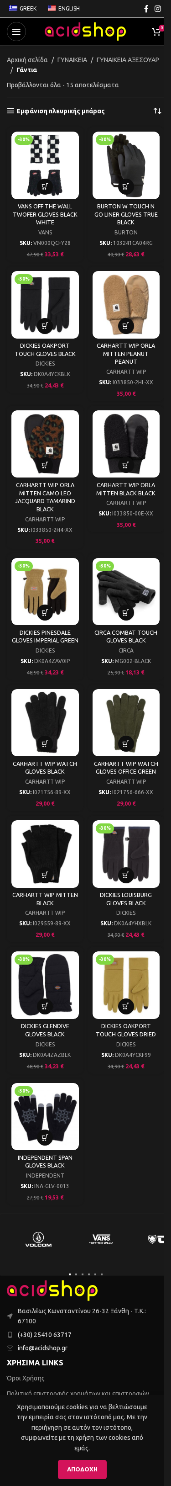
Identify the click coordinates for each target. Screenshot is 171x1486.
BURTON (126, 232)
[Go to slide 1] (70, 1274)
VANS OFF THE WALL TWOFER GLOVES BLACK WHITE (45, 214)
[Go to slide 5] (95, 1274)
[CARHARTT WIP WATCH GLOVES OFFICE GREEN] (126, 723)
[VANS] (101, 1239)
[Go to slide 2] (76, 1274)
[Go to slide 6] (102, 1274)
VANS (45, 232)
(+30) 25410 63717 (45, 1334)
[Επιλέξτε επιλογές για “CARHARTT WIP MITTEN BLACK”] (45, 875)
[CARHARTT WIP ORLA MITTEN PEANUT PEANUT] (126, 305)
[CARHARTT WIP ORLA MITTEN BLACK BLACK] (126, 444)
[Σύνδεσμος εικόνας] (52, 1290)
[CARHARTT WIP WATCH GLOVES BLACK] (45, 723)
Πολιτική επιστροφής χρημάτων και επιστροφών (78, 1393)
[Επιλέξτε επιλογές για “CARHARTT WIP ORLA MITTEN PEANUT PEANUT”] (126, 326)
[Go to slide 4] (89, 1274)
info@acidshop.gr (42, 1348)
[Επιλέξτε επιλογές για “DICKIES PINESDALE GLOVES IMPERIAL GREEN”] (45, 613)
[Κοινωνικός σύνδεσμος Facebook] (146, 9)
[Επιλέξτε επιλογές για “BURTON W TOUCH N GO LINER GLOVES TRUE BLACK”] (126, 187)
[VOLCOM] (38, 1239)
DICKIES (45, 363)
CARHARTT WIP (126, 372)
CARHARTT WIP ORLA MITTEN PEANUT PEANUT (126, 353)
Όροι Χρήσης (26, 1378)
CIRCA (126, 650)
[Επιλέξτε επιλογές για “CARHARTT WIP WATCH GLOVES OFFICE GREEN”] (126, 744)
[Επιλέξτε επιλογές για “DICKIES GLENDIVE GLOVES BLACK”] (45, 1006)
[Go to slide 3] (82, 1274)
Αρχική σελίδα (27, 60)
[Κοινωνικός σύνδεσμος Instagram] (158, 9)
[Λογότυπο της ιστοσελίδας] (86, 31)
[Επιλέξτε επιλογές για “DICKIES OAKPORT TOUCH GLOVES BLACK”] (45, 326)
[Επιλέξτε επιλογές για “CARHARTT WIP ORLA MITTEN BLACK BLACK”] (126, 465)
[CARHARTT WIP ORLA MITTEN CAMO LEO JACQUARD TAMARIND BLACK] (45, 444)
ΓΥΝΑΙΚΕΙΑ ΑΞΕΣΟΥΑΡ (128, 60)
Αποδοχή (82, 1469)
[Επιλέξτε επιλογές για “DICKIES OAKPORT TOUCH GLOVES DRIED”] (126, 1006)
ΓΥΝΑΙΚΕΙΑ (72, 60)
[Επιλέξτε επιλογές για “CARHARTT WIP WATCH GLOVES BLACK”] (45, 744)
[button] (45, 187)
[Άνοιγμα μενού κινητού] (16, 31)
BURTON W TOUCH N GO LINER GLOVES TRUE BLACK (126, 214)
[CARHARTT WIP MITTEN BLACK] (45, 854)
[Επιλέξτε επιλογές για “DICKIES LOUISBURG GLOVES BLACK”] (126, 875)
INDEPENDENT (45, 1175)
